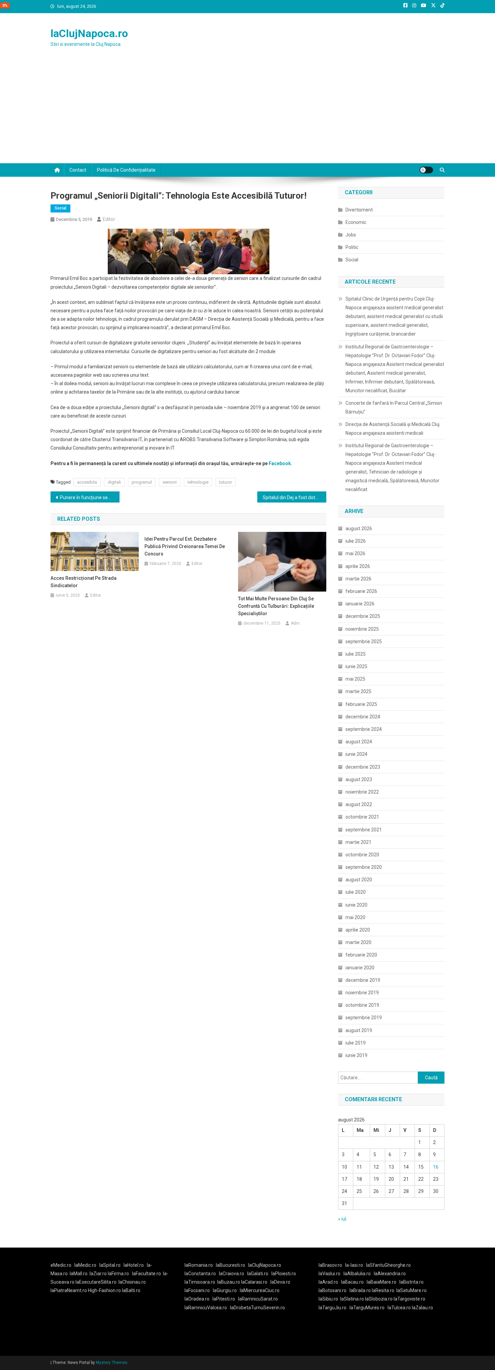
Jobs (350, 234)
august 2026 (358, 528)
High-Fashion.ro (104, 1290)
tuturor (225, 482)
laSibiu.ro (328, 1299)
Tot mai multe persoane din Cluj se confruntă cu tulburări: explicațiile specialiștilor (276, 606)
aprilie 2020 (357, 930)
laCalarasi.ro (254, 1282)
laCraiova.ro (231, 1273)
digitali (114, 482)
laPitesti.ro (223, 1299)
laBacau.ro (352, 1282)
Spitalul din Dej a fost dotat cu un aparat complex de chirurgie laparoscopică (294, 497)
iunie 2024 (356, 754)
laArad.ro (328, 1282)
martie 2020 (358, 942)
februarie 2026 (361, 591)
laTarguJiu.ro (334, 1307)
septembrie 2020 (363, 867)
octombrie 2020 (362, 854)
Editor (109, 219)
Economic (355, 222)
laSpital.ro (110, 1265)
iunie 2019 (356, 1055)
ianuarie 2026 (359, 603)
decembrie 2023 (362, 767)
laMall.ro (79, 1273)
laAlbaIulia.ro (357, 1273)
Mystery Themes (111, 1362)
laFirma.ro (118, 1273)
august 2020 (358, 879)
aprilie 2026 (357, 566)
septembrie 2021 (363, 829)
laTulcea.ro (400, 1307)
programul (142, 482)
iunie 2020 (356, 905)
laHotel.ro (134, 1265)
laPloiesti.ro (283, 1273)
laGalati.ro (257, 1273)
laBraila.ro (360, 1290)
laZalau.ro (422, 1307)
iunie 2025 (356, 666)
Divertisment (359, 209)
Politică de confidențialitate (126, 170)
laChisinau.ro (132, 1282)
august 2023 (358, 779)
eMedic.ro (61, 1265)
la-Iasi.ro (354, 1265)
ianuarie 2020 (359, 967)
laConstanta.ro (200, 1273)
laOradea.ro (197, 1299)
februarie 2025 (361, 704)
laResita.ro (383, 1290)
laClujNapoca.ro (89, 33)
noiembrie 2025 (362, 629)
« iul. (342, 1219)
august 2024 (358, 741)
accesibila (87, 482)
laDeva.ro (280, 1282)
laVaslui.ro (331, 1273)
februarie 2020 (361, 955)
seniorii (170, 482)
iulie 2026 (355, 541)
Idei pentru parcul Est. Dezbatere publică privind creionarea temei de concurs (184, 546)
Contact (77, 170)
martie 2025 (358, 691)
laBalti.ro (131, 1290)
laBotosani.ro (332, 1290)
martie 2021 (358, 842)
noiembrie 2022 (362, 792)
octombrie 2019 (362, 1005)
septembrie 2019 (363, 1017)
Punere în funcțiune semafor (90, 497)
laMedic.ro (85, 1265)
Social (60, 208)
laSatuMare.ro (411, 1290)
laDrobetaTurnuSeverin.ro (257, 1307)
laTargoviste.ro (409, 1299)
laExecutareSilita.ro (96, 1282)
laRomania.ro (199, 1265)
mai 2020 (355, 917)
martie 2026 (358, 578)
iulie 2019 (355, 1043)
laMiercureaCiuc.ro (259, 1290)
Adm (295, 623)
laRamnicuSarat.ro (258, 1299)
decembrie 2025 (362, 616)
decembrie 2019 (362, 980)
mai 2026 (355, 553)
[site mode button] (426, 170)
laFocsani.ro (197, 1290)
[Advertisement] (247, 112)
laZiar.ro (99, 1273)
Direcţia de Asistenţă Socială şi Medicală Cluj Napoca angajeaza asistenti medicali (392, 429)
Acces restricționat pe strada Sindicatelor (84, 581)
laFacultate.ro (146, 1273)
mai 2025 (355, 679)
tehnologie (198, 482)
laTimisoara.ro (200, 1282)
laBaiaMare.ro (381, 1282)
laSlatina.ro (352, 1299)
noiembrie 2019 (362, 992)
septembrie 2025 (363, 641)
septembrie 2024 (363, 729)
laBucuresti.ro (230, 1265)
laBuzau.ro (229, 1282)
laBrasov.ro (330, 1265)
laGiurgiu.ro (226, 1290)
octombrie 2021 (362, 817)
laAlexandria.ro (390, 1273)
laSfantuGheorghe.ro (388, 1265)
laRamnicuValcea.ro (206, 1307)
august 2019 (358, 1030)
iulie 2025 (355, 654)
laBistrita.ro (411, 1282)
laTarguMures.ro (367, 1307)
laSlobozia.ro (379, 1299)
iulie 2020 (355, 892)
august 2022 (358, 804)
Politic (351, 247)
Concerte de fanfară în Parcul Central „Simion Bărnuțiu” (393, 407)
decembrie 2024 (362, 716)
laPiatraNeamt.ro (69, 1290)
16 (435, 1167)
